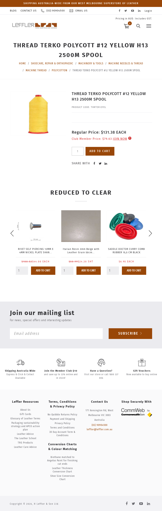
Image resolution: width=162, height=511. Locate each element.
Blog (13, 11)
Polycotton (59, 70)
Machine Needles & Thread (125, 63)
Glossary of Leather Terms (25, 418)
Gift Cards (25, 414)
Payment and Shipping (62, 419)
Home (22, 63)
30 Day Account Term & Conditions (62, 434)
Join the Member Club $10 (60, 371)
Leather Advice (25, 434)
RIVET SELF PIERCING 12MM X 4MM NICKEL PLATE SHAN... (35, 251)
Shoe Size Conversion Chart (62, 478)
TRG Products (25, 443)
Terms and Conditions (62, 427)
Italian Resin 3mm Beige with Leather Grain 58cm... (81, 251)
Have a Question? (101, 371)
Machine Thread (36, 70)
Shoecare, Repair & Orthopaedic (52, 63)
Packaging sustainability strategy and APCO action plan (25, 426)
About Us (25, 410)
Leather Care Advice (25, 447)
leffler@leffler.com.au (99, 429)
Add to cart (99, 151)
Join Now (120, 138)
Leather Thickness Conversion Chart (62, 470)
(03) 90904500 (99, 425)
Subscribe (129, 333)
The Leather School (25, 438)
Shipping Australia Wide (20, 371)
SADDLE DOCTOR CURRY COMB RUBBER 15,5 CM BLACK (126, 251)
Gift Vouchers (142, 371)
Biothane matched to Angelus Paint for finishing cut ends (62, 460)
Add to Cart (43, 270)
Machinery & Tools (90, 63)
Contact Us (29, 11)
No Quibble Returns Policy (62, 414)
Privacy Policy (62, 423)
